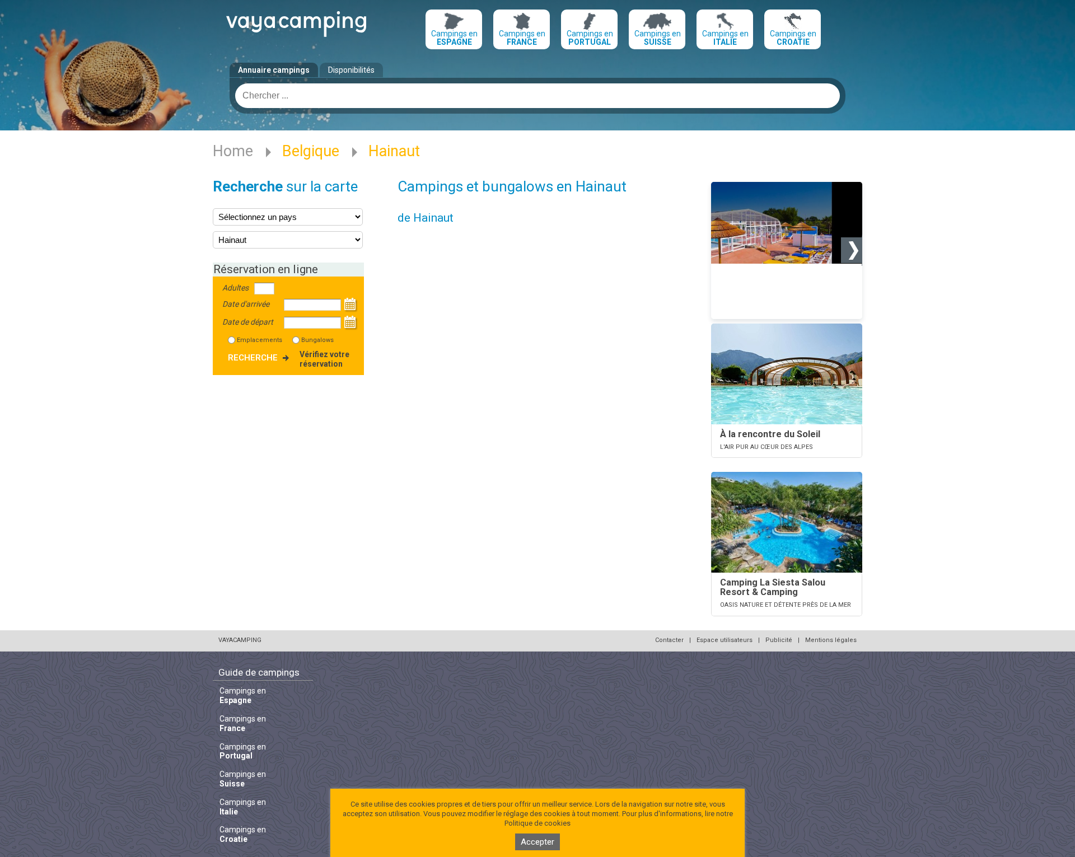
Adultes (235, 287)
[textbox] (537, 95)
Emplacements (259, 340)
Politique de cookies (537, 823)
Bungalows (317, 340)
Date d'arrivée (245, 303)
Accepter (537, 842)
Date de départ (247, 321)
